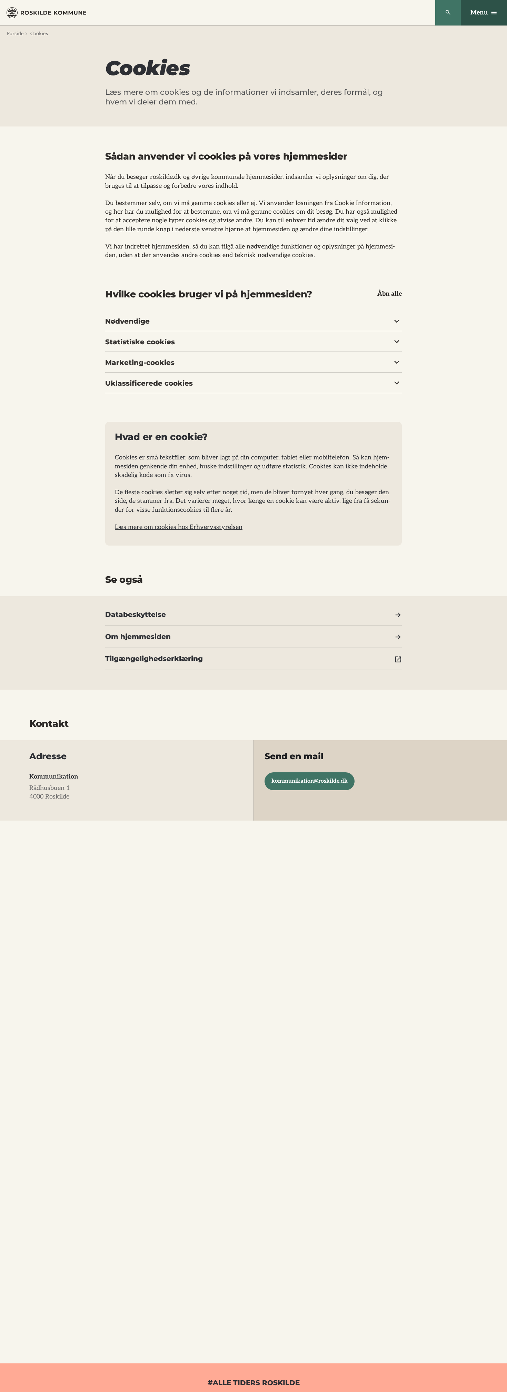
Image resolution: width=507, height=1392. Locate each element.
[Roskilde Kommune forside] (46, 13)
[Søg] (448, 13)
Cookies (39, 34)
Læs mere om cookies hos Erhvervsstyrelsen (178, 527)
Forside (15, 34)
